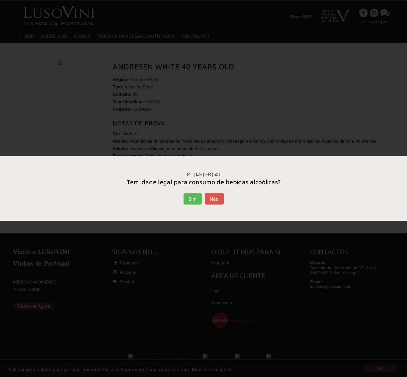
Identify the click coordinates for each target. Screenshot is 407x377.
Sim (193, 198)
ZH (217, 174)
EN (199, 174)
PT (189, 174)
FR (208, 174)
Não (214, 198)
